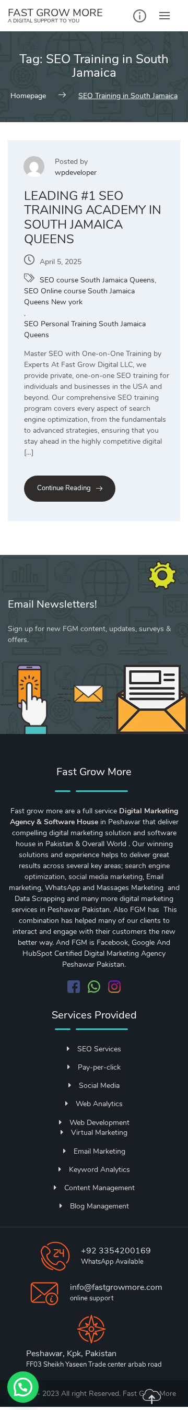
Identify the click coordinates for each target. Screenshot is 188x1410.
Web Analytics (99, 1104)
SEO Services (99, 1049)
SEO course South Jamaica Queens (97, 280)
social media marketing (105, 877)
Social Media (99, 1086)
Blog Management (99, 1206)
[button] (23, 1387)
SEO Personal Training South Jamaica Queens (85, 329)
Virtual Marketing (99, 1133)
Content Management (99, 1188)
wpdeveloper (76, 172)
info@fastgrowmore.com (116, 1287)
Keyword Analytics (99, 1170)
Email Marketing (99, 1151)
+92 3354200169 (116, 1251)
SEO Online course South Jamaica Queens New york (79, 296)
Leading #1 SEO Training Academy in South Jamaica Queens (92, 217)
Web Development (99, 1123)
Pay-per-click (99, 1067)
